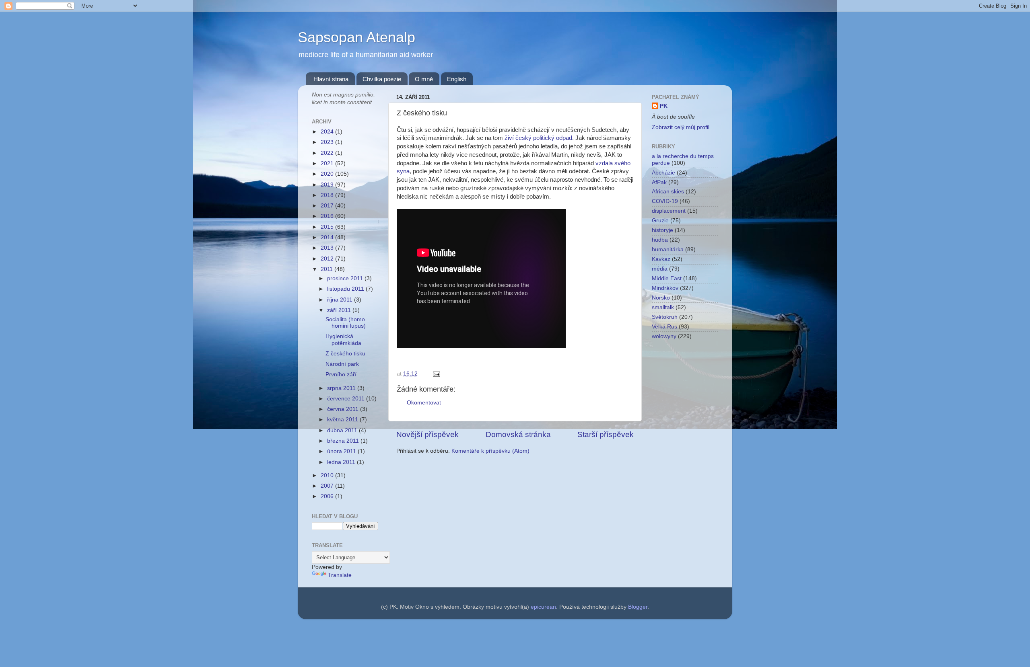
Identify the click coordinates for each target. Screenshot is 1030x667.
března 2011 (343, 441)
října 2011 (340, 300)
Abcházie (663, 173)
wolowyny (664, 336)
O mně (424, 79)
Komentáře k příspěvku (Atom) (490, 451)
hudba (660, 240)
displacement (669, 211)
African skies (668, 192)
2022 (328, 153)
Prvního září (340, 374)
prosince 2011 (346, 278)
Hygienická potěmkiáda (343, 339)
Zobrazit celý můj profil (680, 127)
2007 (328, 486)
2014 (328, 237)
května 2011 (343, 420)
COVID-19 (665, 201)
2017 (328, 206)
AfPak (659, 182)
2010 (328, 475)
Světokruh (665, 317)
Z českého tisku (345, 354)
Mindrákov (665, 288)
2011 (327, 269)
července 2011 (346, 399)
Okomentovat (424, 403)
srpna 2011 (342, 388)
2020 (328, 174)
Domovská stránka (518, 434)
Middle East (667, 278)
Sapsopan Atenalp (356, 37)
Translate (340, 575)
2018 (328, 195)
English (456, 79)
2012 (328, 259)
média (659, 269)
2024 (328, 132)
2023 (328, 142)
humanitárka (668, 249)
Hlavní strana (330, 79)
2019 (328, 185)
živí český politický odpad (538, 138)
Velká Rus (664, 327)
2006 (328, 496)
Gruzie (660, 221)
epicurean (543, 607)
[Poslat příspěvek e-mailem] (435, 374)
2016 (328, 216)
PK (663, 106)
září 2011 (339, 310)
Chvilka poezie (382, 79)
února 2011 (342, 451)
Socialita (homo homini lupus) (345, 322)
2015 (328, 227)
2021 (328, 163)
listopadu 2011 (346, 289)
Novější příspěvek (427, 434)
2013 (328, 248)
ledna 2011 (342, 462)
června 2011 (343, 409)
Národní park (342, 364)
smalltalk (663, 307)
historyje (662, 230)
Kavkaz (661, 259)
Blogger (637, 607)
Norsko (661, 298)
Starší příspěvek (605, 434)
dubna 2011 (343, 430)
